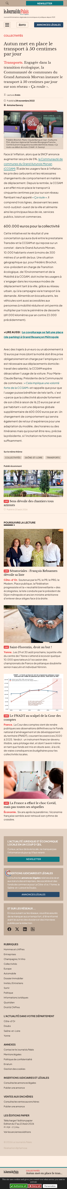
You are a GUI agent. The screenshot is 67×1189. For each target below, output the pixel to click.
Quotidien (9, 1002)
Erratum (8, 1064)
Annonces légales (33, 894)
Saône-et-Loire (33, 457)
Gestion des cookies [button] (14, 1068)
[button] (7, 24)
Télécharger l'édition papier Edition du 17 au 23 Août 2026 (19, 1123)
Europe (8, 968)
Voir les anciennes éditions (17, 1131)
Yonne (7, 1035)
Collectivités (13, 35)
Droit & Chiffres (12, 1007)
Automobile (10, 973)
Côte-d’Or (9, 1021)
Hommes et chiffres (14, 949)
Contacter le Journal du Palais (19, 1049)
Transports (53, 457)
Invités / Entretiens (13, 983)
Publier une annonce (14, 1087)
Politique (8, 992)
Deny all (35, 1186)
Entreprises (10, 954)
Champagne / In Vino (14, 959)
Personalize (50, 1186)
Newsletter (44, 3)
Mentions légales (12, 1054)
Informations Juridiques (16, 997)
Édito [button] (22, 24)
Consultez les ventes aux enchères (21, 1101)
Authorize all (19, 1186)
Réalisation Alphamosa (15, 1148)
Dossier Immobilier (13, 978)
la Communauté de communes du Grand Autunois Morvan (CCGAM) (33, 163)
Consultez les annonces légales (20, 1082)
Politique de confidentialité (18, 1059)
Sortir (7, 987)
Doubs (7, 1025)
